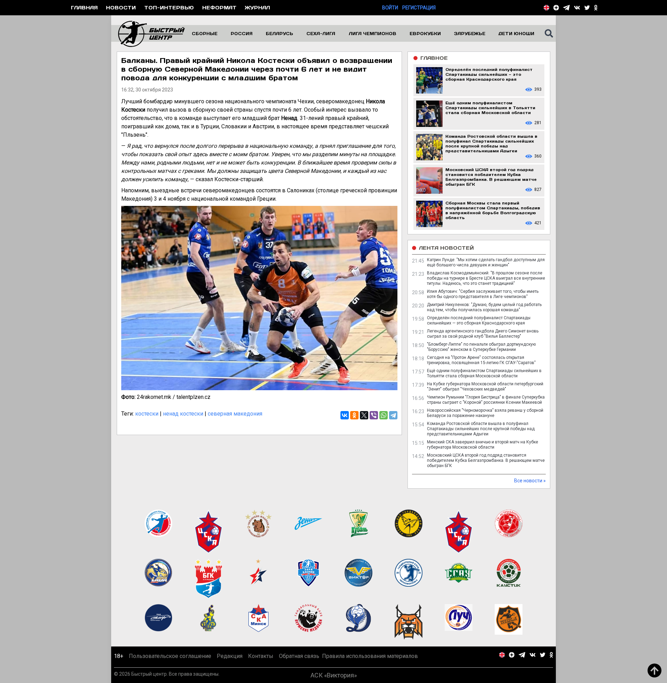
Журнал (257, 7)
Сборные (204, 33)
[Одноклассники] (354, 415)
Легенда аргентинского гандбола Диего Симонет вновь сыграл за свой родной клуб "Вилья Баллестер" (482, 334)
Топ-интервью (169, 7)
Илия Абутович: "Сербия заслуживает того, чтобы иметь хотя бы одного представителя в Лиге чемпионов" (482, 294)
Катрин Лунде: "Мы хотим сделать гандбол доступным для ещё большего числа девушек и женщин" (486, 262)
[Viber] (374, 415)
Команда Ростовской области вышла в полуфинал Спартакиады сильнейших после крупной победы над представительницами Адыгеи (481, 428)
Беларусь (279, 33)
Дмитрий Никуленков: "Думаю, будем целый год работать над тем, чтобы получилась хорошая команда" (484, 307)
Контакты (260, 656)
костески (146, 413)
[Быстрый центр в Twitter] (587, 7)
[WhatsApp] (383, 415)
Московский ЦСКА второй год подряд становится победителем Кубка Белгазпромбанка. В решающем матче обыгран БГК (486, 460)
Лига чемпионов (372, 33)
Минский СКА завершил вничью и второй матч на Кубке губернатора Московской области (482, 445)
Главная (84, 7)
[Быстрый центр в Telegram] (566, 7)
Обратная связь (299, 656)
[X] (364, 415)
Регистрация (419, 7)
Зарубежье (469, 33)
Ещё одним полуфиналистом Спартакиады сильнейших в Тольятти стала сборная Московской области (484, 373)
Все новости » (530, 480)
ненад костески (183, 413)
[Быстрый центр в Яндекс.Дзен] (556, 7)
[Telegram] (393, 415)
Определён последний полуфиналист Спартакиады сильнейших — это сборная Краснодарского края (478, 320)
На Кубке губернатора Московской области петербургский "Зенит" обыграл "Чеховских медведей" (485, 386)
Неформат (219, 7)
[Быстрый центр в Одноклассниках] (596, 7)
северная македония (235, 413)
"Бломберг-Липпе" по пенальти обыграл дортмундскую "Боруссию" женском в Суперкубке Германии (481, 347)
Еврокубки (425, 33)
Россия (242, 33)
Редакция (229, 656)
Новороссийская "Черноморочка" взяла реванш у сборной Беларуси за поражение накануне (485, 413)
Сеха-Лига (320, 33)
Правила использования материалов (370, 656)
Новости (121, 7)
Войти (390, 7)
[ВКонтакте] (344, 415)
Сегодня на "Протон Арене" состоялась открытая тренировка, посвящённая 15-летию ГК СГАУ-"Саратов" (481, 360)
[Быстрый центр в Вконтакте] (577, 7)
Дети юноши (516, 33)
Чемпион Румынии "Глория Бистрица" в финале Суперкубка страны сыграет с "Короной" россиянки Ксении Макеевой (486, 400)
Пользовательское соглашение (170, 656)
